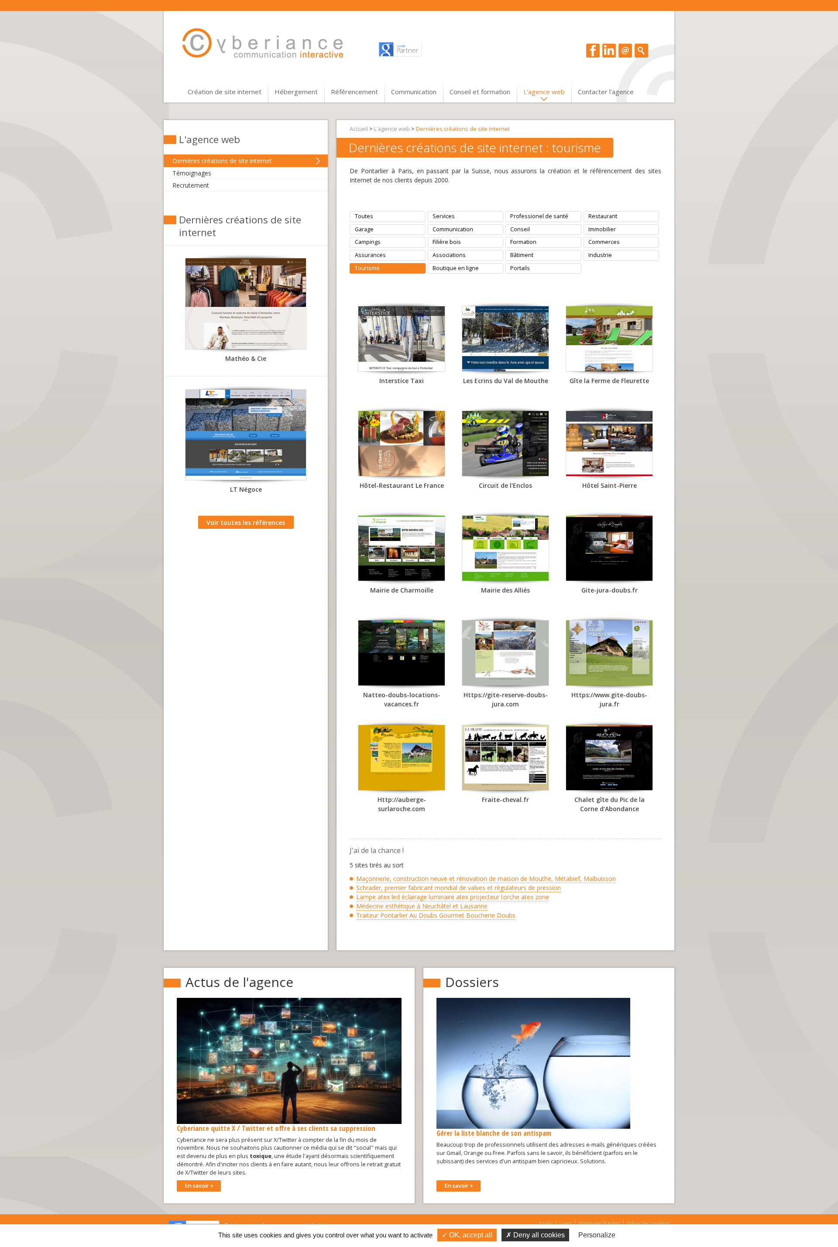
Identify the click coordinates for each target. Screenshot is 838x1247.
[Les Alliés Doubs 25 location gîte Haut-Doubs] (505, 551)
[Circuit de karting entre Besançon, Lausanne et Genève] (505, 446)
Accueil (359, 129)
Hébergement (296, 91)
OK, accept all (469, 1235)
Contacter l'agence (606, 91)
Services (444, 216)
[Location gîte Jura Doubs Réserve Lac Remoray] (505, 655)
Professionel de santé (539, 216)
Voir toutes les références (245, 522)
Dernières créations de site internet (222, 161)
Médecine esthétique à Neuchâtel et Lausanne (422, 906)
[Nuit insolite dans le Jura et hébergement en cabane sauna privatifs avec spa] (505, 341)
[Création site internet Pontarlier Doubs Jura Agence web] (271, 43)
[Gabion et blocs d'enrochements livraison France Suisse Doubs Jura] (245, 437)
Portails (520, 268)
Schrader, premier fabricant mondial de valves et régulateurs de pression (458, 888)
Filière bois (447, 242)
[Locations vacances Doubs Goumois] (401, 655)
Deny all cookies (538, 1235)
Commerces (604, 242)
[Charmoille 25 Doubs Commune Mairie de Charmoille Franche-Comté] (401, 551)
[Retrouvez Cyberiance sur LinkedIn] (609, 50)
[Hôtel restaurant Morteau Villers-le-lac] (401, 446)
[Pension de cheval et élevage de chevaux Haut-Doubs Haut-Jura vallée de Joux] (505, 760)
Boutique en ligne (456, 268)
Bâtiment (521, 255)
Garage (364, 229)
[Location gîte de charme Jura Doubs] (609, 551)
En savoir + (199, 1185)
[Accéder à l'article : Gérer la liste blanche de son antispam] (533, 1063)
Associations (449, 255)
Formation (523, 242)
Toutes (364, 216)
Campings (368, 242)
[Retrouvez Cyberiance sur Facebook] (593, 50)
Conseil (520, 229)
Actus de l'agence (239, 982)
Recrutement (190, 185)
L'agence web (544, 91)
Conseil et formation (480, 91)
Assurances (370, 255)
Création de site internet (224, 91)
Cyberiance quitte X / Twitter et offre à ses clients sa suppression (276, 1128)
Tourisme (367, 268)
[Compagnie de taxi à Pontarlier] (401, 341)
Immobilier (602, 229)
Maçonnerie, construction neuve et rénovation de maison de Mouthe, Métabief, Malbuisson (486, 878)
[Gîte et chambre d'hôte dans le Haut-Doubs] (609, 341)
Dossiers (472, 982)
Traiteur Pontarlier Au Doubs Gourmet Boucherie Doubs (435, 915)
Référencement (354, 91)
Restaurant (602, 216)
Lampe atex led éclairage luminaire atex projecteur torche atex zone (452, 897)
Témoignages (191, 173)
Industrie (600, 255)
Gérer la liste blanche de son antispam (493, 1133)
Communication (413, 91)
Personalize (596, 1235)
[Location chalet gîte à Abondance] (609, 760)
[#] (641, 50)
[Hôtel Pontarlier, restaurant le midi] (609, 446)
